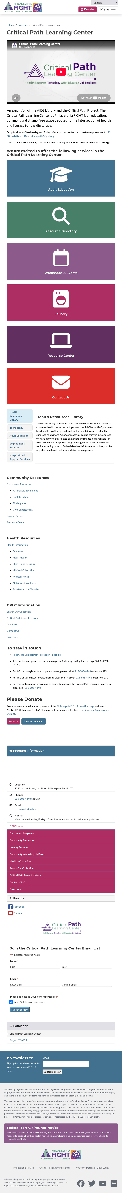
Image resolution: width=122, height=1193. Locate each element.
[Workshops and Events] (61, 257)
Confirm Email (69, 984)
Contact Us (61, 397)
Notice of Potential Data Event (92, 1167)
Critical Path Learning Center (47, 24)
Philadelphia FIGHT (23, 1167)
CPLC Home (16, 826)
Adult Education (61, 189)
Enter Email (16, 984)
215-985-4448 (83, 671)
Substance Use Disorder (26, 589)
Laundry (60, 314)
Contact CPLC (17, 882)
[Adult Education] (61, 174)
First (12, 966)
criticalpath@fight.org (42, 135)
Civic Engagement (23, 509)
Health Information (17, 544)
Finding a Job (20, 503)
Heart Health (20, 557)
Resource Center (61, 356)
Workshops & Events (61, 273)
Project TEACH (18, 1040)
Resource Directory (61, 231)
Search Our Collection (19, 611)
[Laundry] (61, 298)
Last (64, 966)
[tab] (20, 416)
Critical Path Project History (22, 617)
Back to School (21, 496)
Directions (12, 636)
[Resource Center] (61, 340)
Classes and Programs (22, 833)
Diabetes (18, 551)
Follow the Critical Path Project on (37, 654)
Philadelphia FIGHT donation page (75, 706)
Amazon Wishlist (34, 721)
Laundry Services (16, 515)
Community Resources (19, 484)
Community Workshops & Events (28, 854)
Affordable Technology (25, 490)
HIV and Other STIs (23, 570)
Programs (23, 24)
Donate (89, 9)
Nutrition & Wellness (24, 582)
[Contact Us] (61, 382)
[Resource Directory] (61, 216)
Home (11, 24)
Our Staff (12, 624)
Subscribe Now (19, 1009)
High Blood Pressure (24, 563)
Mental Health (21, 576)
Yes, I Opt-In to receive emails (29, 1002)
